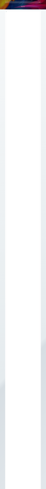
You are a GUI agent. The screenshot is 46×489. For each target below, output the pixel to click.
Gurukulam (10, 0)
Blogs (7, 0)
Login (39, 2)
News (6, 0)
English (38, 0)
